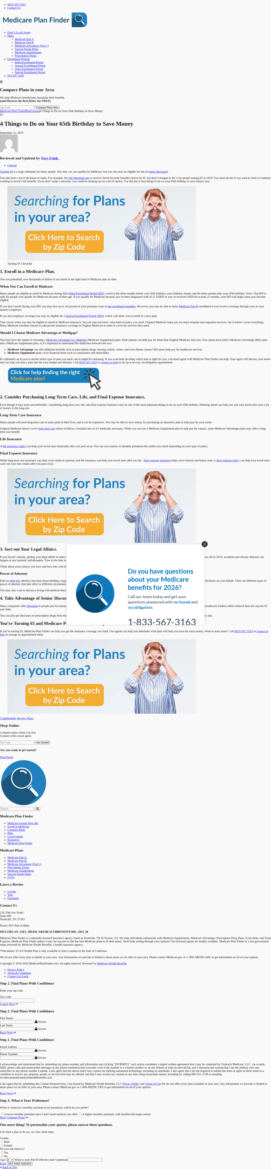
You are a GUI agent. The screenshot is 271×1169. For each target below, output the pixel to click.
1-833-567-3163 (162, 611)
